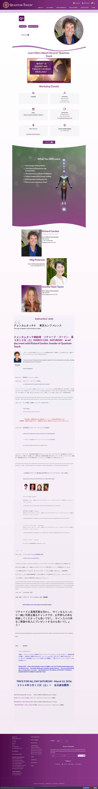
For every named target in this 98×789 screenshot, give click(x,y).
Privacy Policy (41, 783)
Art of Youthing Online (16, 774)
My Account (86, 3)
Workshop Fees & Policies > (33, 134)
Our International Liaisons (17, 748)
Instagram (79, 764)
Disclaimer (36, 783)
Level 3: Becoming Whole (17, 763)
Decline (91, 787)
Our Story (14, 740)
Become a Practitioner (35, 747)
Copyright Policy (48, 783)
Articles (13, 743)
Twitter (65, 764)
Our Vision (14, 741)
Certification (84, 7)
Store (93, 7)
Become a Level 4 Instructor (36, 753)
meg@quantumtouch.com (65, 118)
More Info (95, 787)
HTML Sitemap (55, 783)
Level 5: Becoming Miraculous (18, 766)
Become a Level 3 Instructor (36, 752)
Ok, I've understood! (86, 787)
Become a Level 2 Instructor (36, 750)
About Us (40, 7)
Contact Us (77, 3)
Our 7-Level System (17, 754)
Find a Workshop (61, 7)
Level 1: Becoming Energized (17, 760)
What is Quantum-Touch (16, 738)
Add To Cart (24, 35)
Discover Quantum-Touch (17, 758)
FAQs (13, 745)
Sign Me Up (81, 755)
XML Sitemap (61, 783)
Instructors (34, 742)
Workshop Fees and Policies (17, 768)
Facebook (58, 764)
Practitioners (73, 7)
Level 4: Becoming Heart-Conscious (19, 765)
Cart (94, 3)
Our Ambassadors (15, 746)
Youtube (72, 764)
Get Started (49, 7)
